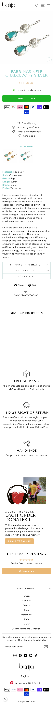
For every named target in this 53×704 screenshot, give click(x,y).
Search (26, 605)
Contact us (26, 276)
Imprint (26, 624)
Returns (26, 596)
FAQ (26, 619)
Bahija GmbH (26, 588)
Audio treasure (19, 541)
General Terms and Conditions (27, 628)
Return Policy (26, 270)
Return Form (42, 427)
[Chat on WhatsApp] (5, 699)
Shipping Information (26, 265)
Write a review (26, 571)
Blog (26, 610)
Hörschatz (26, 614)
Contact (26, 600)
